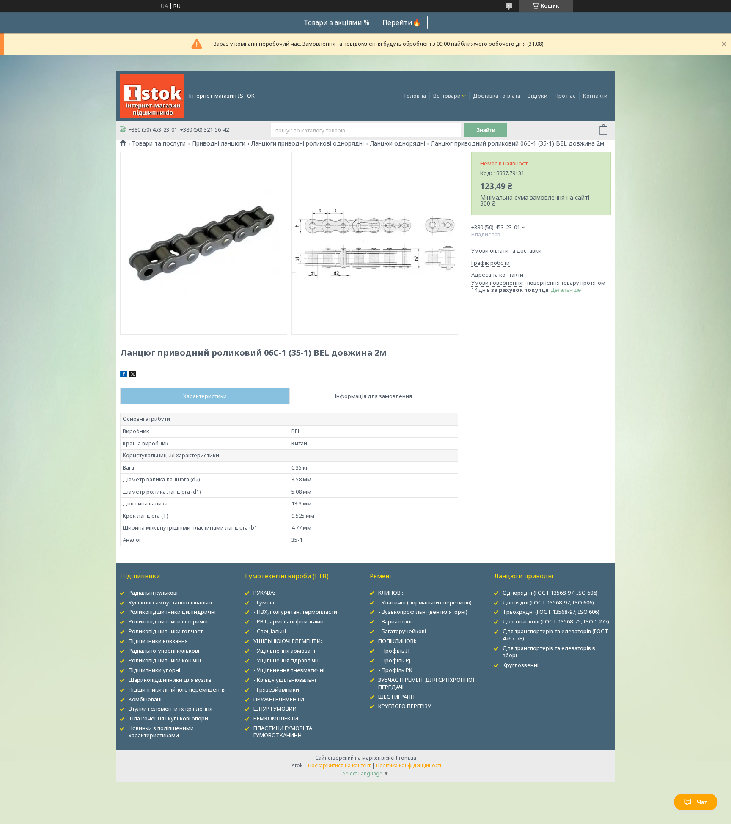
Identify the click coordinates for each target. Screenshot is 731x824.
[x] (132, 375)
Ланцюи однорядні (397, 143)
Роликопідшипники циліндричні (172, 611)
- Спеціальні (269, 631)
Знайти (485, 130)
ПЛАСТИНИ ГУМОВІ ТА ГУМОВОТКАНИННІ (282, 731)
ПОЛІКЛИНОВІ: (397, 641)
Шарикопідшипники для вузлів (170, 680)
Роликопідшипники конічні (165, 660)
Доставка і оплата (496, 95)
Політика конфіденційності (408, 765)
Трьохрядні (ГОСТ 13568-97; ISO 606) (551, 611)
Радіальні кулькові (153, 592)
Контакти (595, 95)
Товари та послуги (159, 143)
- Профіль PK (395, 670)
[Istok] (152, 95)
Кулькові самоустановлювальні (170, 602)
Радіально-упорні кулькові (164, 650)
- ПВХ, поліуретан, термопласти (295, 611)
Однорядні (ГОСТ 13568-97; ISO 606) (550, 592)
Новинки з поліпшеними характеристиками (161, 731)
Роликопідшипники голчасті (166, 631)
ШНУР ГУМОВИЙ (275, 708)
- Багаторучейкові (402, 631)
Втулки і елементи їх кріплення (170, 708)
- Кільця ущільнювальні (284, 680)
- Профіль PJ (394, 660)
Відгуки (537, 95)
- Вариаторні (395, 621)
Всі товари (447, 95)
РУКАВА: (264, 592)
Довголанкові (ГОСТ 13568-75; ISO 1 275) (556, 621)
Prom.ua (406, 757)
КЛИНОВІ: (390, 592)
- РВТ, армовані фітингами (288, 621)
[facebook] (123, 375)
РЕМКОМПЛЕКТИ (275, 718)
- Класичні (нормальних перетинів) (425, 602)
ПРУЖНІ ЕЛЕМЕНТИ (278, 699)
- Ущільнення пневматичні (288, 670)
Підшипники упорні (154, 670)
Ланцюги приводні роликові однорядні (307, 143)
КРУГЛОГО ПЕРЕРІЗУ (404, 706)
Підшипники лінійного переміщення (177, 689)
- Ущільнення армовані (284, 650)
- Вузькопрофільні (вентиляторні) (422, 611)
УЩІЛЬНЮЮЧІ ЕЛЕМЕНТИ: (287, 641)
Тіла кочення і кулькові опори (168, 718)
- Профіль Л (393, 650)
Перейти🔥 (401, 22)
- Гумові (263, 602)
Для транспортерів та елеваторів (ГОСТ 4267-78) (555, 634)
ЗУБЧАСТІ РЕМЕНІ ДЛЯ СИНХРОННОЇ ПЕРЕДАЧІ (426, 683)
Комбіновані (145, 699)
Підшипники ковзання (158, 641)
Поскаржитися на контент (339, 765)
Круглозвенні (521, 665)
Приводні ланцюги (218, 143)
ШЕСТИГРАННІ (397, 696)
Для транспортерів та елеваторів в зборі (549, 651)
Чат (702, 802)
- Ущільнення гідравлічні (286, 660)
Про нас (565, 95)
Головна (415, 95)
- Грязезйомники (276, 689)
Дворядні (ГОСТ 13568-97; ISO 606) (548, 602)
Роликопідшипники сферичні (168, 621)
